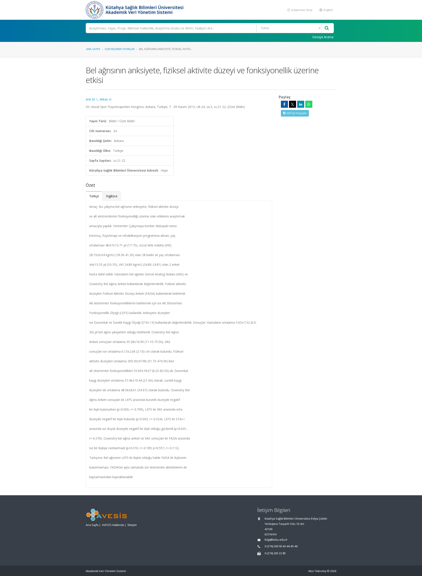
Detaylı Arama (322, 37)
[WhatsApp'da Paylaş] (308, 104)
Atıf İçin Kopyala (296, 113)
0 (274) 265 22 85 (275, 553)
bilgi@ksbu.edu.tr (276, 540)
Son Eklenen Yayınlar (120, 49)
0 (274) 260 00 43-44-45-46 (281, 546)
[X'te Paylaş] (292, 104)
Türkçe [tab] (94, 196)
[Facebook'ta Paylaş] (284, 104)
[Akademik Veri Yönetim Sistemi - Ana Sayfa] (95, 10)
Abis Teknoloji (317, 571)
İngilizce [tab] (111, 196)
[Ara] (327, 28)
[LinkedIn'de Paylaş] (300, 104)
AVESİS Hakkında (113, 525)
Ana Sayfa (93, 49)
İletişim (132, 525)
